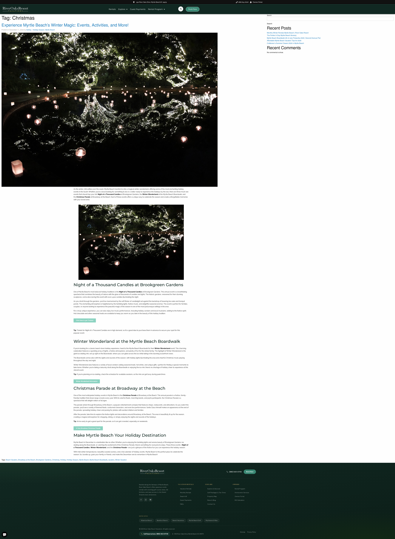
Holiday (63, 460)
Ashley (28, 30)
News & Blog (211, 500)
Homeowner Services (242, 492)
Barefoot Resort (162, 520)
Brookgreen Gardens (43, 460)
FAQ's (182, 504)
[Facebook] (141, 500)
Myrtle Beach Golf (195, 520)
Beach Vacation (11, 460)
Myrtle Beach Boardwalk (98, 460)
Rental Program (155, 9)
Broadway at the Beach (26, 460)
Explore (121, 9)
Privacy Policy (251, 532)
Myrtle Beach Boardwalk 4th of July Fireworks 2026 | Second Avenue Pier (294, 38)
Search (269, 15)
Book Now (249, 472)
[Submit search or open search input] (181, 9)
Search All (183, 496)
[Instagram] (146, 500)
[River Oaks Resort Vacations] (152, 471)
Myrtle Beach (50, 30)
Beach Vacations (178, 520)
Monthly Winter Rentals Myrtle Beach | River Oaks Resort (287, 33)
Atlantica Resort (146, 520)
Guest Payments (137, 9)
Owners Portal (239, 496)
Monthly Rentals (185, 492)
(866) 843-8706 (235, 472)
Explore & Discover (213, 489)
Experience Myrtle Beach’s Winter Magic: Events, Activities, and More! (65, 25)
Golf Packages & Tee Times (216, 492)
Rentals (112, 9)
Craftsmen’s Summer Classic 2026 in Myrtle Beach (285, 43)
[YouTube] (150, 500)
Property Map (212, 496)
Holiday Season (38, 30)
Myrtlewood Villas (211, 520)
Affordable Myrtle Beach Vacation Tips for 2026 (284, 40)
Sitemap (242, 532)
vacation (111, 460)
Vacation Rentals (185, 489)
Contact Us (211, 504)
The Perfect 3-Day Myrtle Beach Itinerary (281, 35)
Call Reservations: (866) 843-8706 (155, 534)
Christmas (55, 460)
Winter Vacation (121, 460)
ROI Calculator (239, 500)
